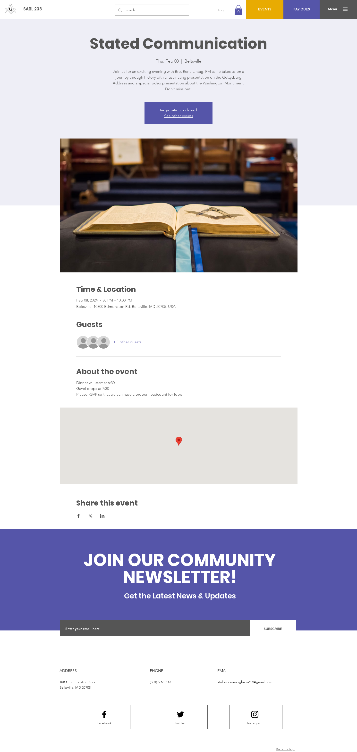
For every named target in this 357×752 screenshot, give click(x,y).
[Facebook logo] (104, 714)
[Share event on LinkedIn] (102, 516)
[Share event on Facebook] (78, 516)
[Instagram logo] (255, 714)
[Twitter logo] (180, 714)
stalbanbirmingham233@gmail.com (244, 682)
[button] (238, 10)
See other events (178, 116)
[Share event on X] (90, 516)
